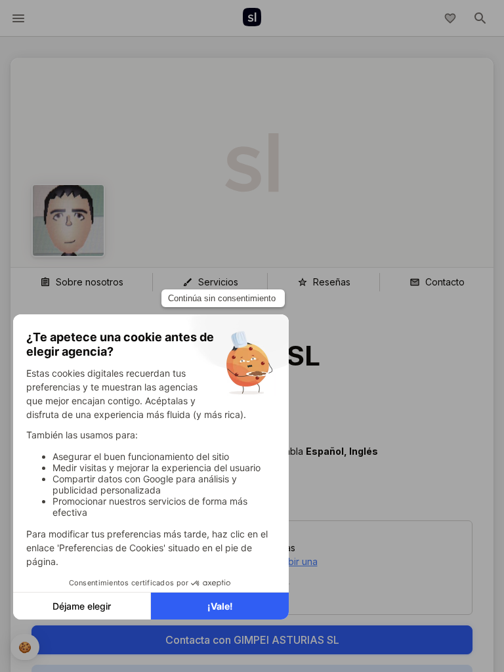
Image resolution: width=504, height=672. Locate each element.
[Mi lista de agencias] (450, 18)
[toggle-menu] (18, 18)
